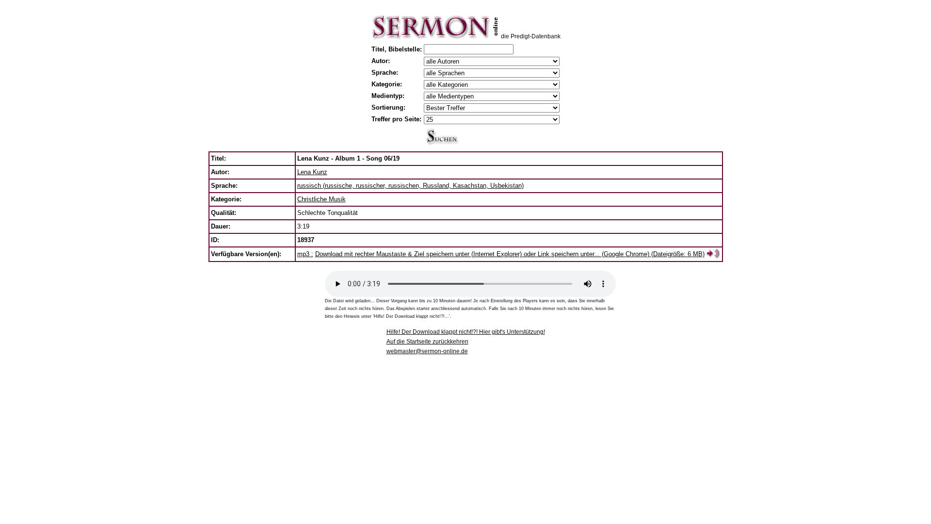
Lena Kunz (312, 172)
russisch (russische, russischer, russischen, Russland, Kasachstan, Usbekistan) (410, 185)
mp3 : (305, 254)
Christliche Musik (321, 199)
